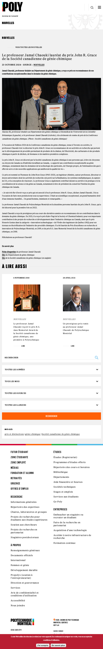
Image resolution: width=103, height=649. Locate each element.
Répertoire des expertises (25, 507)
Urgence (15, 483)
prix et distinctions (14, 434)
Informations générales (24, 502)
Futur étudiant (19, 451)
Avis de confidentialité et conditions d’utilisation (25, 594)
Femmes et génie (20, 565)
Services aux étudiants (66, 496)
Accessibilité (18, 600)
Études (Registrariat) (65, 457)
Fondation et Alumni (22, 472)
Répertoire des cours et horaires (72, 467)
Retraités (16, 478)
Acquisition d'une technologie (70, 530)
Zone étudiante (19, 457)
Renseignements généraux (25, 550)
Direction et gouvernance (25, 582)
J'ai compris (42, 645)
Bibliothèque (61, 472)
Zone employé (18, 462)
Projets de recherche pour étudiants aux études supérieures (29, 518)
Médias (15, 467)
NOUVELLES (39, 65)
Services (15, 587)
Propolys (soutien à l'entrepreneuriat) (22, 576)
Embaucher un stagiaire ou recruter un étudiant (68, 516)
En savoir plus (58, 645)
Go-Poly (58, 501)
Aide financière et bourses (68, 482)
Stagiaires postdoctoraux (25, 537)
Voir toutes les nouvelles (28, 47)
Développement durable (24, 570)
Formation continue (65, 543)
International (18, 560)
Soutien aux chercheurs (24, 524)
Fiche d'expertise (9, 252)
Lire (23, 346)
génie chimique (33, 434)
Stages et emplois (63, 491)
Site (3, 255)
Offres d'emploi (20, 488)
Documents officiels (22, 555)
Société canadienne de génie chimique (61, 434)
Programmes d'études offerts (70, 462)
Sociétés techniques (65, 486)
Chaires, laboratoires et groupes (29, 512)
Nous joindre (18, 605)
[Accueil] (12, 6)
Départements (61, 477)
